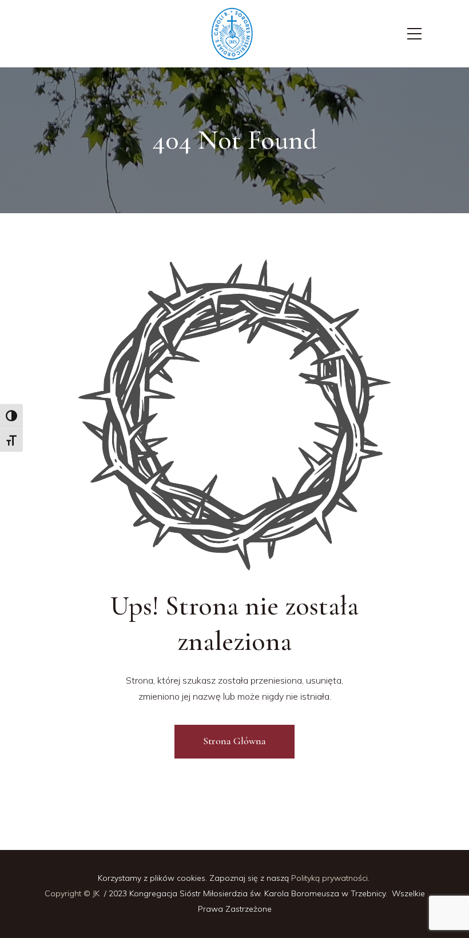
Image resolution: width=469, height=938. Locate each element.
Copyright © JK (73, 893)
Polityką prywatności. (331, 878)
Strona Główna (234, 741)
